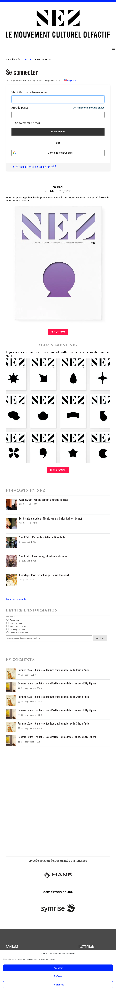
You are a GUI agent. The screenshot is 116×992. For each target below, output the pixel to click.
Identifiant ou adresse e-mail (30, 92)
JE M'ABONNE (58, 470)
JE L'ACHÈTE (58, 332)
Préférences (58, 984)
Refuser (58, 976)
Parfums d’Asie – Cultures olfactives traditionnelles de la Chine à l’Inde (53, 670)
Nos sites (10, 616)
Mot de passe (20, 107)
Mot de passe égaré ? (42, 167)
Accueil (29, 59)
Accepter (58, 968)
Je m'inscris (19, 167)
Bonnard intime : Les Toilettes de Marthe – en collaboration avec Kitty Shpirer (57, 683)
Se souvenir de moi (27, 123)
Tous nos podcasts (16, 599)
